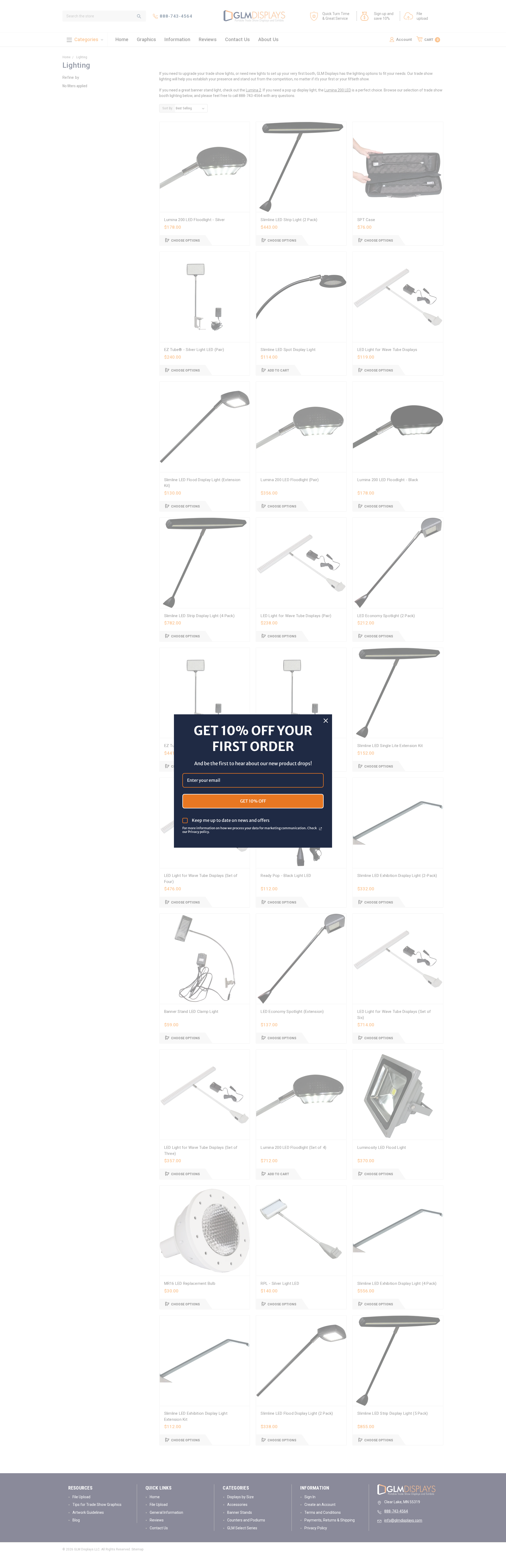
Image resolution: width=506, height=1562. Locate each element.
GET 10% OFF (253, 801)
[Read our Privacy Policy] (320, 829)
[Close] (325, 720)
